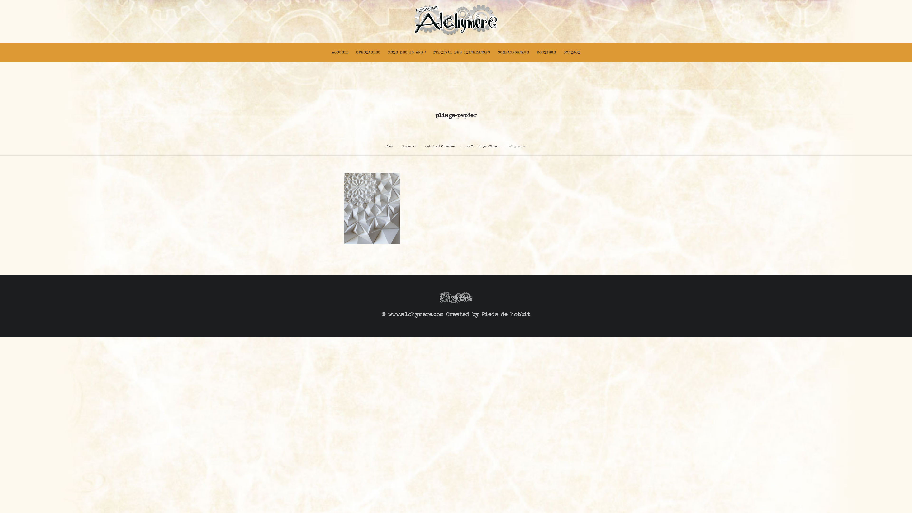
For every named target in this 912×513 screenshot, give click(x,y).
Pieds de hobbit (506, 314)
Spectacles (368, 52)
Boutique (546, 52)
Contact (572, 52)
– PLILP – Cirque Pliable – (482, 146)
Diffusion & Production (440, 146)
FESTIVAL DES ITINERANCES (461, 52)
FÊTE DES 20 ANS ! (407, 52)
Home (389, 146)
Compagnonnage (513, 52)
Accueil (340, 52)
